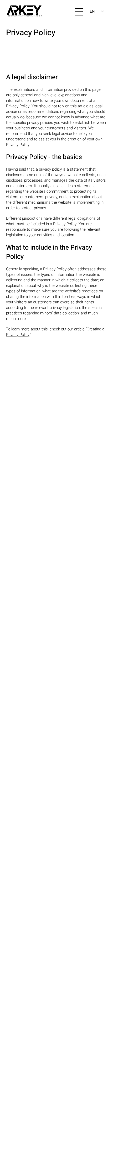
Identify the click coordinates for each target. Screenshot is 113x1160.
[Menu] (79, 11)
